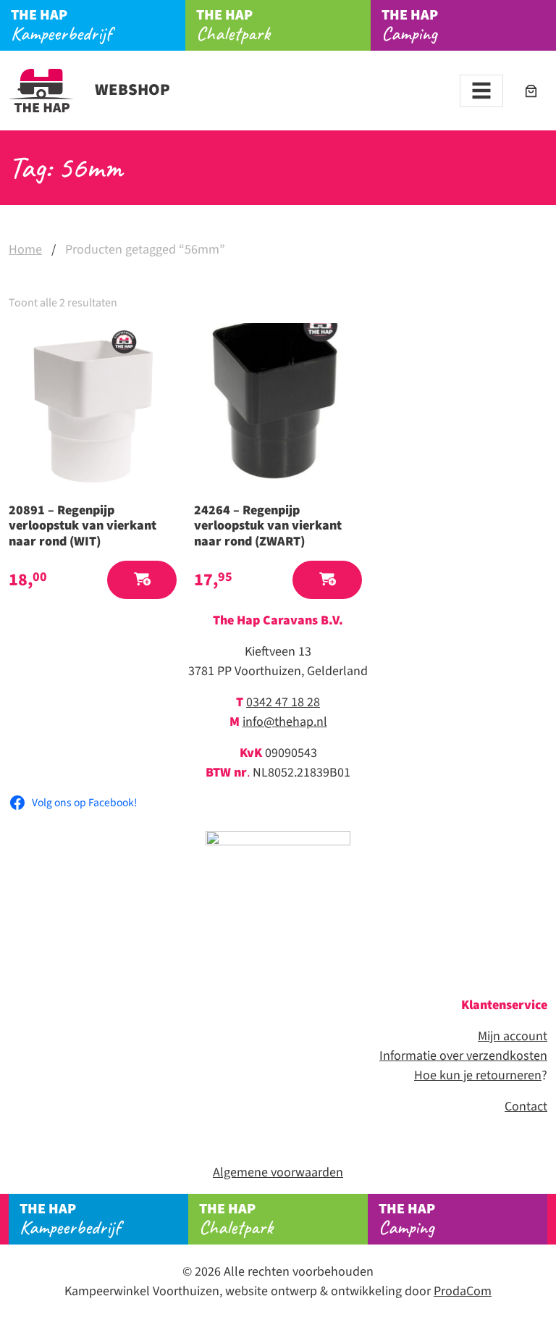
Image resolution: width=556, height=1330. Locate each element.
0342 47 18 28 (283, 702)
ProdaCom (463, 1291)
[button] (142, 580)
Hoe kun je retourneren (478, 1075)
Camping (410, 25)
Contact (526, 1106)
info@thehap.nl (285, 722)
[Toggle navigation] (481, 91)
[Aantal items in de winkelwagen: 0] (531, 91)
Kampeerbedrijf (61, 25)
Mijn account (512, 1036)
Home (25, 250)
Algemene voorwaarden (278, 1172)
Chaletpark (233, 25)
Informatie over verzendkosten (463, 1056)
